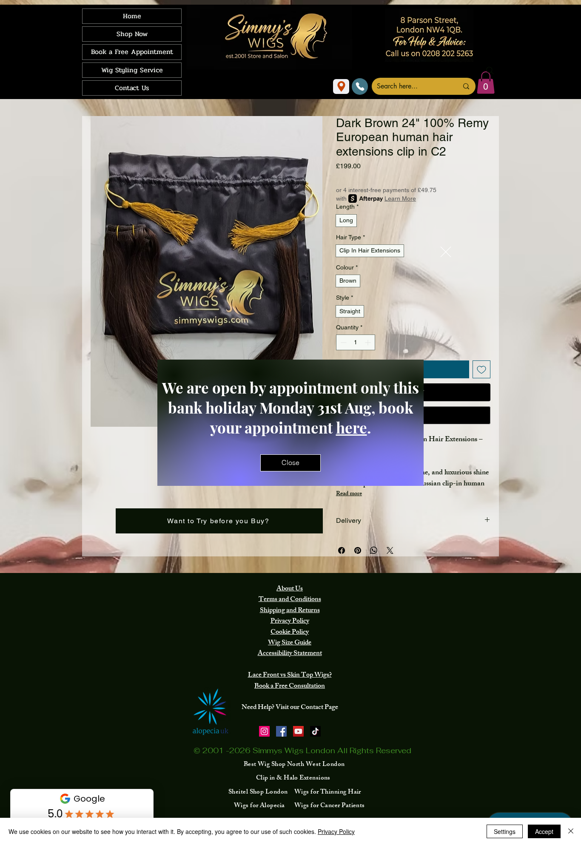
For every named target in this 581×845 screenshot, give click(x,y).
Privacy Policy (336, 831)
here (351, 427)
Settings (504, 831)
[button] (445, 252)
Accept (544, 831)
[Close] (571, 831)
